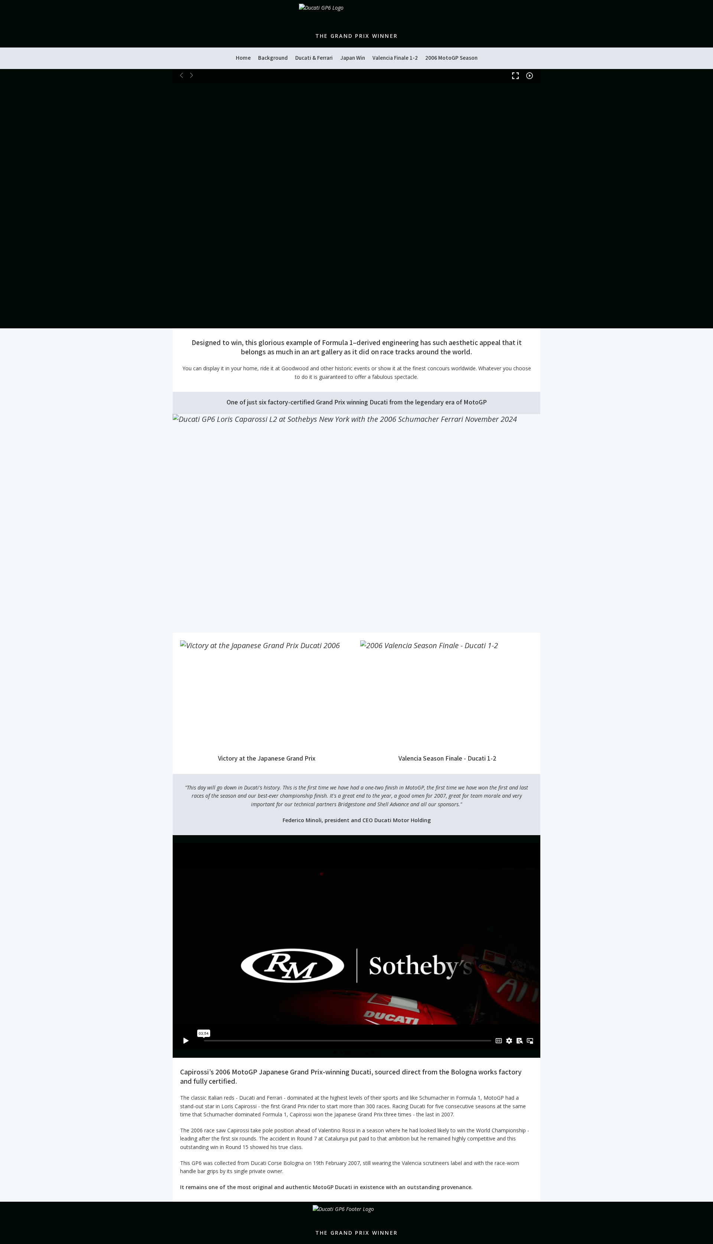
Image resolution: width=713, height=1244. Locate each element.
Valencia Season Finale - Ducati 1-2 (447, 758)
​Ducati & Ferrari (314, 57)
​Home (243, 57)
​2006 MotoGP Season (451, 57)
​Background (273, 57)
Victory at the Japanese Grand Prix (266, 758)
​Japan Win (352, 57)
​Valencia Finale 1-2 (395, 57)
